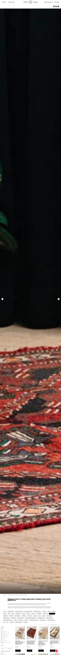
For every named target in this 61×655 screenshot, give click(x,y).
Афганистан (5, 615)
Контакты (56, 2)
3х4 (7, 622)
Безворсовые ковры (37, 611)
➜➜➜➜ (5, 611)
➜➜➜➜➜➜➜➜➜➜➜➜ (18, 622)
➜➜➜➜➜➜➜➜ (18, 613)
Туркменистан (45, 613)
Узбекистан (24, 615)
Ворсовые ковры (10, 611)
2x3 (4, 622)
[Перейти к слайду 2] (30, 592)
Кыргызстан (30, 615)
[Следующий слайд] (59, 299)
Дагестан (23, 613)
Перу (40, 615)
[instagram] (54, 6)
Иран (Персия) (52, 613)
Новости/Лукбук (48, 2)
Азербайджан (39, 613)
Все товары (25, 622)
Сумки (5, 613)
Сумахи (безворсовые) (19, 611)
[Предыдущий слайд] (2, 299)
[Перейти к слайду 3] (31, 592)
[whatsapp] (56, 6)
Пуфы (49, 611)
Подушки (53, 611)
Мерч (13, 613)
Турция (28, 613)
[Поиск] (58, 6)
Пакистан (35, 615)
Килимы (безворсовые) (28, 611)
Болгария (11, 615)
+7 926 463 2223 (11, 2)
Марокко (33, 613)
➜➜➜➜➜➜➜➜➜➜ (49, 615)
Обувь (9, 613)
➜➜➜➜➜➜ (44, 611)
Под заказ (11, 622)
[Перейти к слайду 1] (29, 592)
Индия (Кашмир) (17, 615)
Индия (44, 615)
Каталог (4, 2)
